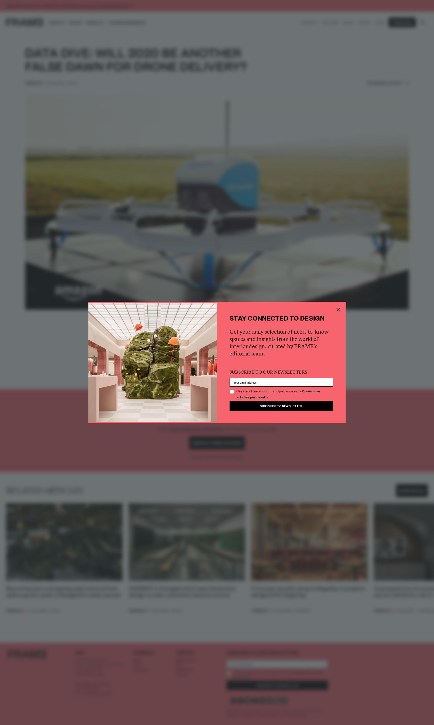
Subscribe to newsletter (281, 405)
